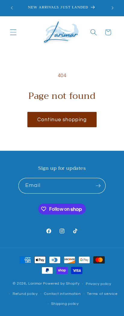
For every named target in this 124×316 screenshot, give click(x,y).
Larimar (35, 284)
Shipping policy (65, 304)
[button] (13, 32)
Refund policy (25, 294)
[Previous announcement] (11, 8)
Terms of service (102, 294)
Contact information (62, 294)
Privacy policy (98, 284)
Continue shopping (62, 119)
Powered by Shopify (61, 284)
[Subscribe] (98, 186)
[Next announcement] (112, 8)
